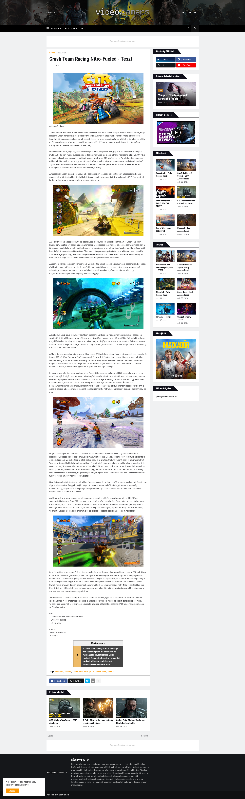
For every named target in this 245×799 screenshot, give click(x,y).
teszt (104, 672)
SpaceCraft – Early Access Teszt (164, 174)
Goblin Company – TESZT (185, 318)
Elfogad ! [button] (12, 791)
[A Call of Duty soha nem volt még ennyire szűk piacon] (98, 708)
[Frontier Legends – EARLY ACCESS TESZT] (165, 192)
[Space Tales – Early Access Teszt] (186, 284)
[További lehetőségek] (98, 681)
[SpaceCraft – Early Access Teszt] (165, 165)
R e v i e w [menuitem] (55, 28)
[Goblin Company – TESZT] (186, 309)
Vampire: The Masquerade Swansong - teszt (173, 96)
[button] (49, 28)
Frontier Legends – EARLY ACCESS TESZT (164, 203)
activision (62, 53)
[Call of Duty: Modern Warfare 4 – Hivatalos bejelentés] (131, 708)
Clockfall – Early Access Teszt (163, 293)
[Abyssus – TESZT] (165, 309)
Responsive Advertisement (122, 41)
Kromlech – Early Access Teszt (184, 229)
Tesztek (111, 672)
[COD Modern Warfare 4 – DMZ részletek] (64, 708)
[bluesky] (190, 12)
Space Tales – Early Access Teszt (185, 293)
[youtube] (195, 12)
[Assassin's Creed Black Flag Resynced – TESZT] (165, 256)
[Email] (93, 681)
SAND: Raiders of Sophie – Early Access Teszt (184, 176)
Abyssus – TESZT (163, 317)
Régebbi (144, 736)
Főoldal (52, 53)
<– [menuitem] (82, 28)
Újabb (50, 736)
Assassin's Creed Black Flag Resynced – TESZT (164, 267)
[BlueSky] (87, 681)
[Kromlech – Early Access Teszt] (186, 220)
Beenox (68, 672)
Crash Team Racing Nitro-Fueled (87, 672)
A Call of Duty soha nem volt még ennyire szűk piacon (98, 722)
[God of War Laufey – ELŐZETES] (165, 220)
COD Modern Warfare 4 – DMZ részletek (63, 722)
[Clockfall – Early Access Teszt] (165, 284)
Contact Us (51, 12)
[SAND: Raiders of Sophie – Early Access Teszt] (186, 165)
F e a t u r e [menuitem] (70, 28)
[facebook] (183, 12)
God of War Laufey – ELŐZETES (164, 229)
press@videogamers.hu (166, 396)
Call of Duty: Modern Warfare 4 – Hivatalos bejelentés (131, 722)
